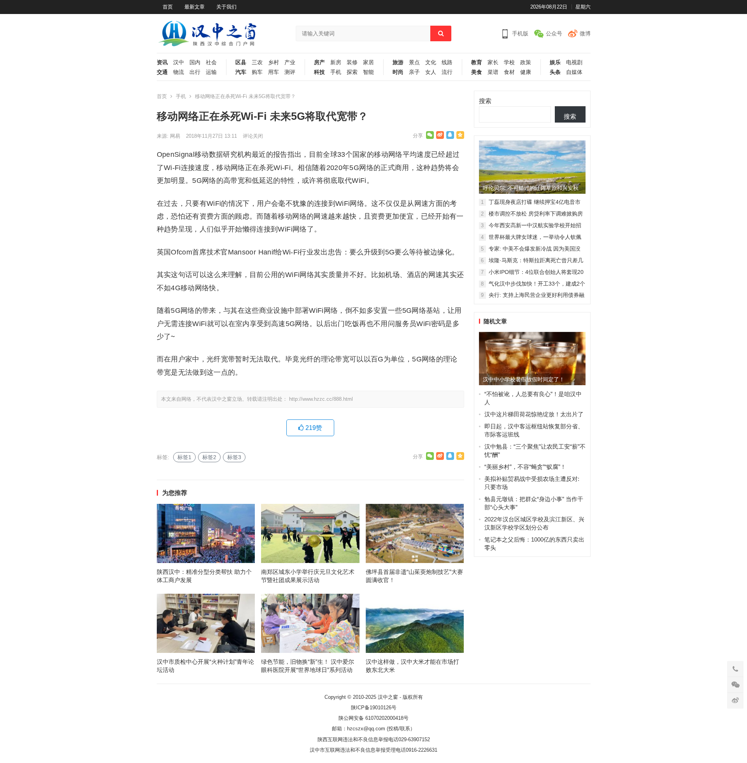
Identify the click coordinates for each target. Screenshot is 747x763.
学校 (509, 62)
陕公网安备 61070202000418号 (373, 718)
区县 (240, 62)
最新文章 (194, 7)
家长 (492, 62)
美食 (476, 72)
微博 (585, 33)
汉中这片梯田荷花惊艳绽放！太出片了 (534, 414)
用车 (273, 72)
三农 (257, 62)
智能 (368, 72)
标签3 (234, 457)
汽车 (240, 72)
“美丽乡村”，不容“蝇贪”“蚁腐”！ (525, 466)
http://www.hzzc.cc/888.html (321, 399)
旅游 (398, 62)
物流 (178, 72)
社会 (211, 62)
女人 (430, 72)
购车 (257, 72)
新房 (335, 62)
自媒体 (574, 72)
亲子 (414, 72)
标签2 (209, 457)
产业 (289, 62)
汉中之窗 (388, 697)
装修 (352, 62)
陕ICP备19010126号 (373, 707)
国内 (194, 62)
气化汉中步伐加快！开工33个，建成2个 (537, 284)
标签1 (184, 457)
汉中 (178, 62)
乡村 (273, 62)
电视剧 (574, 62)
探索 (352, 72)
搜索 (485, 101)
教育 (476, 62)
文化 (430, 62)
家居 (368, 62)
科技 (319, 72)
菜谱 (492, 72)
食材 (509, 72)
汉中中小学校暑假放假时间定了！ (524, 379)
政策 (525, 62)
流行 (447, 72)
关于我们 (226, 7)
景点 (414, 62)
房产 (319, 62)
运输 (211, 72)
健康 (525, 72)
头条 (555, 72)
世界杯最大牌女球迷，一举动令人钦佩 (535, 237)
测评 (289, 72)
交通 (162, 72)
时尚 (398, 72)
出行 (194, 72)
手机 (335, 72)
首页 (168, 7)
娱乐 (555, 62)
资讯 (162, 62)
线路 (447, 62)
